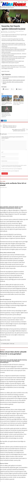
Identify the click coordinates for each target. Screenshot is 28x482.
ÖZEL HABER (13, 32)
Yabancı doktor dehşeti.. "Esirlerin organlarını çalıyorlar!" (14, 80)
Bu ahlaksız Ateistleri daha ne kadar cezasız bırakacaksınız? (9, 126)
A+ (25, 1)
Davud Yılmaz (5, 31)
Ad (2, 152)
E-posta (3, 156)
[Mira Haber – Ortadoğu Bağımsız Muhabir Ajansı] (14, 4)
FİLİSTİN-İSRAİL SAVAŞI (10, 6)
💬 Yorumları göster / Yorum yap (7, 343)
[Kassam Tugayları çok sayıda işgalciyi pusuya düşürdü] (6, 98)
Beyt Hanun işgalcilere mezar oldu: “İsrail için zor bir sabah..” (18, 103)
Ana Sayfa (3, 6)
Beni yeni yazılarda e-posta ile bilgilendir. (11, 170)
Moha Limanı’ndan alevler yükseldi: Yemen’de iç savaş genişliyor (13, 353)
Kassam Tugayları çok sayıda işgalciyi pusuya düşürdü (6, 103)
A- (18, 1)
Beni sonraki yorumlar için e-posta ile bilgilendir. (12, 168)
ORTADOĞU (2, 349)
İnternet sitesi (4, 161)
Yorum (3, 140)
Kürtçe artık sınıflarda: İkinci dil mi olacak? (13, 184)
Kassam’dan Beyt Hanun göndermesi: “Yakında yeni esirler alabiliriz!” (6, 114)
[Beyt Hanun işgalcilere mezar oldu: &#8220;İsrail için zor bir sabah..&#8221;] (18, 98)
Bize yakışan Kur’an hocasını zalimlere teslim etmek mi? (18, 129)
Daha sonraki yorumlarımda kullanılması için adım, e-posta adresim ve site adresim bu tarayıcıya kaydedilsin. (13, 166)
